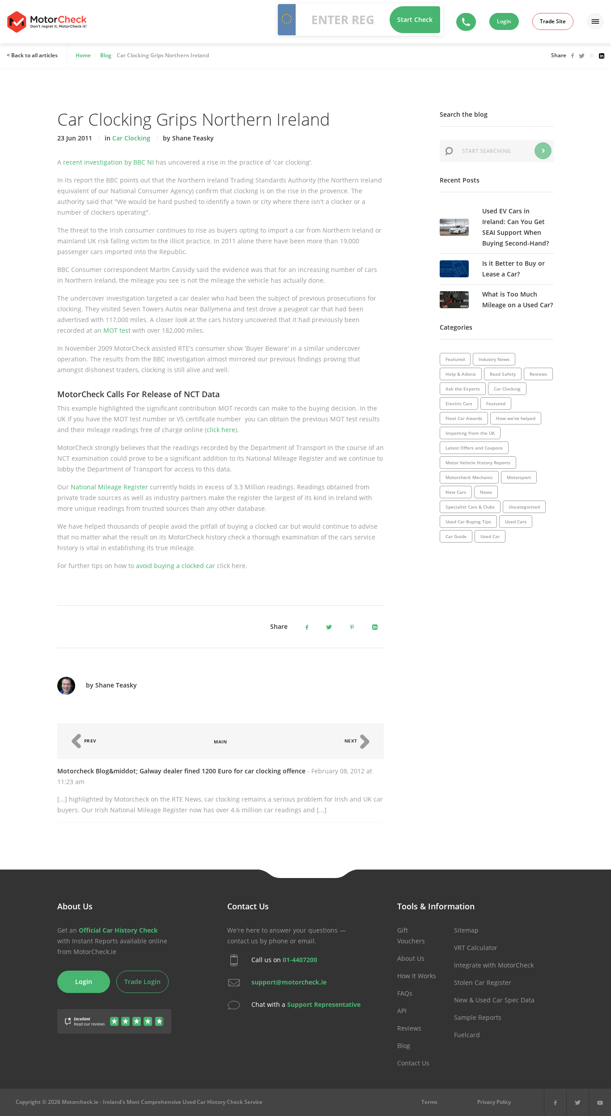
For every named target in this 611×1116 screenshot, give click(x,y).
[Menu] (595, 21)
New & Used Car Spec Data (494, 1000)
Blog (403, 1045)
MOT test (117, 330)
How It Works (416, 976)
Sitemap (466, 930)
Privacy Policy (494, 1102)
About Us (410, 958)
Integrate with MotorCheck (494, 965)
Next (351, 741)
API (402, 1010)
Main (220, 741)
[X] (578, 1102)
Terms (429, 1102)
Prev (89, 741)
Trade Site (553, 21)
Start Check (415, 19)
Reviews (409, 1028)
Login (504, 21)
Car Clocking (131, 138)
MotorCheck (46, 22)
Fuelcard (467, 1035)
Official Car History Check (118, 930)
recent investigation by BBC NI (108, 162)
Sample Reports (477, 1017)
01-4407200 (300, 959)
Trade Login (142, 981)
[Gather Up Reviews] (114, 1016)
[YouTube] (600, 1102)
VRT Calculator (475, 947)
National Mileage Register (109, 487)
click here (221, 429)
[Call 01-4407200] (466, 22)
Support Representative (324, 1004)
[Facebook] (555, 1102)
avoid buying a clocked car (175, 565)
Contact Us (413, 1063)
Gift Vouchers (411, 935)
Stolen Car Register (482, 982)
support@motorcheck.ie (289, 982)
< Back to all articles (32, 55)
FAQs (404, 993)
